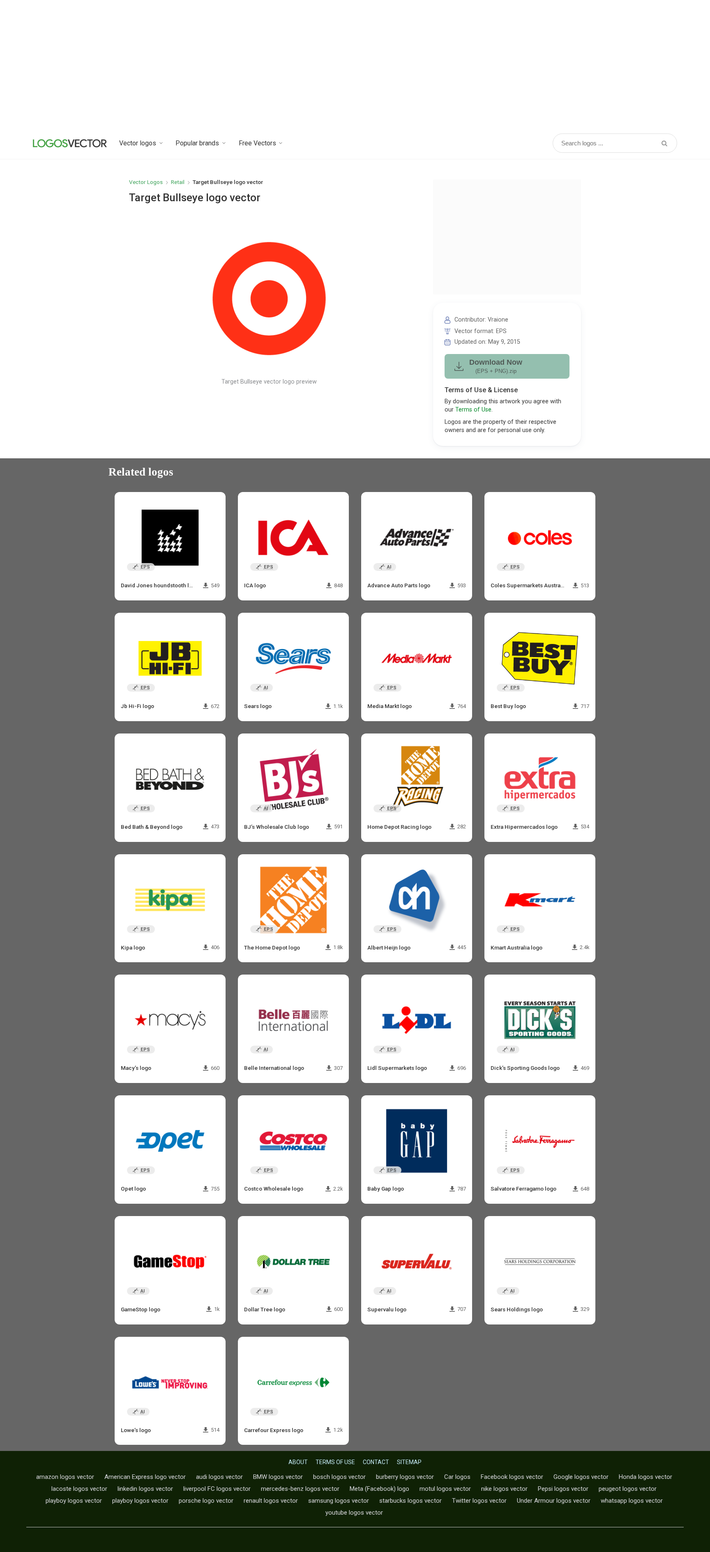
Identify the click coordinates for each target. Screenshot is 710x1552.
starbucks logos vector (410, 1500)
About (298, 1462)
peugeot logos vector (628, 1488)
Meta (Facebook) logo (379, 1488)
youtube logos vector (354, 1512)
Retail (177, 182)
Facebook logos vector (512, 1477)
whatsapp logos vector (632, 1500)
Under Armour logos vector (553, 1500)
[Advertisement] (355, 65)
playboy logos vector (74, 1500)
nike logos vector (504, 1488)
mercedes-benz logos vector (300, 1488)
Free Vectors (257, 143)
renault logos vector (271, 1500)
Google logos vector (581, 1477)
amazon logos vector (65, 1477)
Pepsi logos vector (563, 1488)
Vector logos (137, 143)
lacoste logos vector (79, 1488)
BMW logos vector (278, 1477)
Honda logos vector (645, 1477)
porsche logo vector (206, 1500)
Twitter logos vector (479, 1500)
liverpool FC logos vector (217, 1488)
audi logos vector (219, 1477)
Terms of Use (473, 409)
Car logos (457, 1477)
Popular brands (197, 143)
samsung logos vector (338, 1500)
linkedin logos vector (145, 1488)
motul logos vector (445, 1488)
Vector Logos (146, 182)
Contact (376, 1462)
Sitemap (409, 1462)
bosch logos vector (339, 1477)
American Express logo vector (145, 1477)
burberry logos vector (405, 1477)
